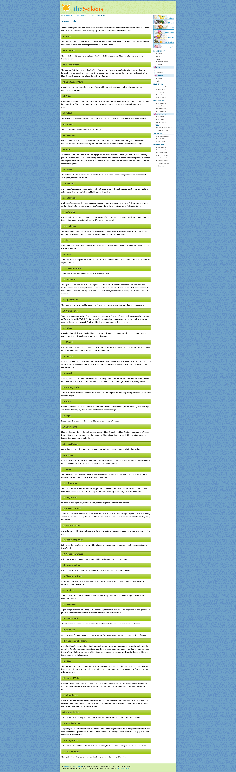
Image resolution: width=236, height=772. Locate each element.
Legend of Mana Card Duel (163, 128)
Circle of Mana (160, 117)
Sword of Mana (160, 106)
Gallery (158, 81)
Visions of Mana (161, 97)
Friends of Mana (161, 111)
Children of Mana (161, 109)
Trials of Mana (160, 92)
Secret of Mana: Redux (162, 155)
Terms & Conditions (124, 768)
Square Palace (160, 141)
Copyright (67, 766)
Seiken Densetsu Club (162, 158)
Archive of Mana (161, 147)
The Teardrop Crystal (162, 130)
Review (158, 56)
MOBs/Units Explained (162, 62)
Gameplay (159, 59)
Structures (159, 64)
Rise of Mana (160, 119)
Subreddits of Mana (162, 160)
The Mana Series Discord (163, 163)
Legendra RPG (160, 139)
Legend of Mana (161, 103)
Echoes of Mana (161, 122)
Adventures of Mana (162, 87)
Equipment (159, 78)
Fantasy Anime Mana (162, 150)
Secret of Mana (160, 89)
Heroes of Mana (82, 15)
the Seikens (78, 766)
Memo (93, 15)
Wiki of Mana (160, 166)
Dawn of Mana (160, 95)
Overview (159, 54)
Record (159, 70)
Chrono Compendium (162, 136)
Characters (160, 72)
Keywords (160, 75)
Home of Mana (69, 15)
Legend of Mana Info (162, 152)
